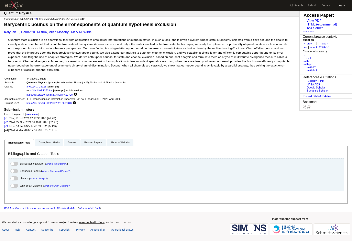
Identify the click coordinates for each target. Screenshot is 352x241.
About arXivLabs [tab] (120, 142)
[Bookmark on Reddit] (308, 107)
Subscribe (47, 229)
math (306, 61)
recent (313, 47)
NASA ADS (313, 84)
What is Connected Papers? (56, 171)
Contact (31, 229)
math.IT (311, 67)
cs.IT (310, 58)
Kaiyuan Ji (11, 32)
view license (309, 32)
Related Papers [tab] (93, 142)
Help (18, 229)
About (5, 229)
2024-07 (324, 47)
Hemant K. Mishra (34, 32)
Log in (341, 5)
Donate (325, 5)
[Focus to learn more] (75, 94)
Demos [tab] (72, 142)
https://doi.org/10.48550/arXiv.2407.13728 (49, 94)
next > (324, 43)
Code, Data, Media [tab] (49, 142)
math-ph (307, 64)
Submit (312, 5)
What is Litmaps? (38, 178)
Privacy (80, 229)
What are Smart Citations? (57, 186)
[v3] (6, 126)
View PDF (314, 20)
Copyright (64, 229)
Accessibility (97, 229)
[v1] (6, 118)
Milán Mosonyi (58, 32)
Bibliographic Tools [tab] (19, 142)
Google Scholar (316, 87)
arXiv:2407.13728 (36, 86)
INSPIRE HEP (315, 81)
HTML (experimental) (322, 24)
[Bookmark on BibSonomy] (305, 107)
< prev (308, 43)
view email (32, 114)
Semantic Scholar (317, 90)
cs (304, 55)
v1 (35, 19)
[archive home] (14, 5)
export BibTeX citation (318, 96)
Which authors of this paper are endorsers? (29, 208)
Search (298, 5)
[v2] (6, 122)
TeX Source (315, 28)
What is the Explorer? (56, 164)
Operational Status (122, 229)
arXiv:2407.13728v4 (41, 90)
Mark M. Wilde (81, 32)
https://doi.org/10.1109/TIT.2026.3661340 (49, 103)
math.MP (312, 70)
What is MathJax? (89, 208)
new (305, 47)
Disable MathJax (67, 208)
